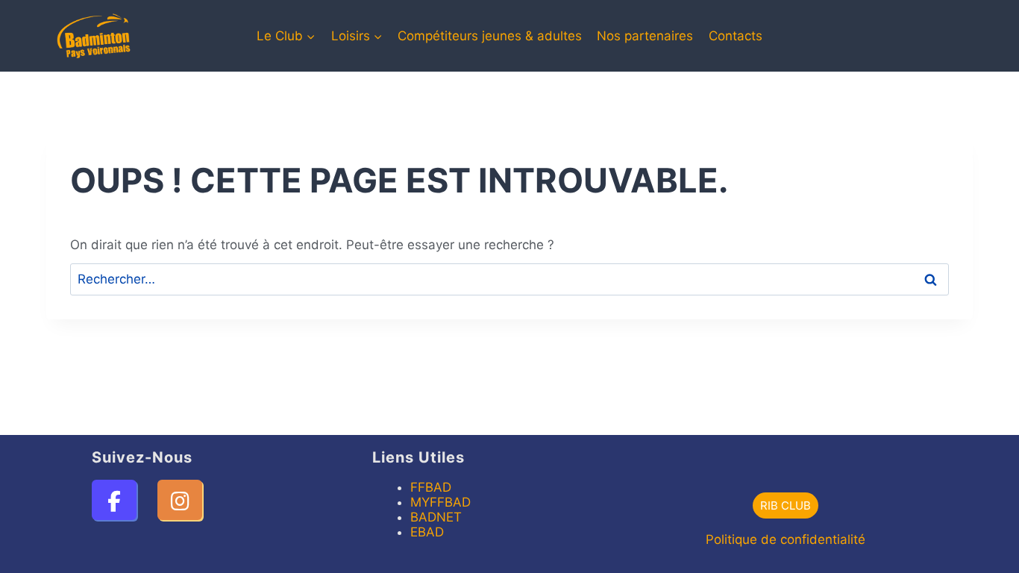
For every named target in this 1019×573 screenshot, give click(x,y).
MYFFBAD (440, 502)
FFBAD (430, 487)
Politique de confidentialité (785, 539)
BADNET (436, 517)
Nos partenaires (645, 35)
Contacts (735, 35)
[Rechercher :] (509, 279)
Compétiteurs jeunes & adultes (490, 35)
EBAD (427, 532)
